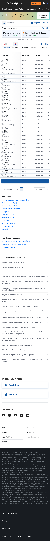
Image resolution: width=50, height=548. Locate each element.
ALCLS (6, 159)
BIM (7, 88)
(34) (10, 206)
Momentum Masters (11, 33)
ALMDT (7, 171)
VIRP (5, 92)
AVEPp (5, 60)
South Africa (7, 9)
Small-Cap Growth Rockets (36, 33)
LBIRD (7, 132)
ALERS (9, 163)
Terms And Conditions (9, 513)
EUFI (9, 80)
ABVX (6, 84)
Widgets (5, 442)
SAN (5, 64)
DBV (9, 124)
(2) (14, 200)
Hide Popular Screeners (23, 39)
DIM (9, 72)
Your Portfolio (7, 437)
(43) (7, 223)
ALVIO (10, 143)
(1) (15, 241)
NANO (7, 100)
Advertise (30, 432)
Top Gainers (31, 9)
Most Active (19, 9)
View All (45, 28)
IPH (8, 167)
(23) (7, 220)
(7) (5, 212)
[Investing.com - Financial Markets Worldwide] (14, 3)
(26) (7, 226)
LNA (8, 151)
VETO (7, 120)
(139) (7, 214)
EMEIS (5, 96)
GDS (10, 108)
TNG (7, 155)
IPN (5, 76)
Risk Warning (6, 528)
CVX (6, 147)
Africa (41, 9)
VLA (6, 135)
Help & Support (33, 437)
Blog (3, 427)
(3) (14, 244)
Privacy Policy (6, 521)
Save (25, 181)
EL (8, 68)
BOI (5, 139)
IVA (6, 112)
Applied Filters (39, 23)
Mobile (4, 432)
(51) (8, 203)
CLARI (7, 104)
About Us (30, 427)
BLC (9, 175)
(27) (12, 209)
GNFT (5, 128)
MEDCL (6, 116)
